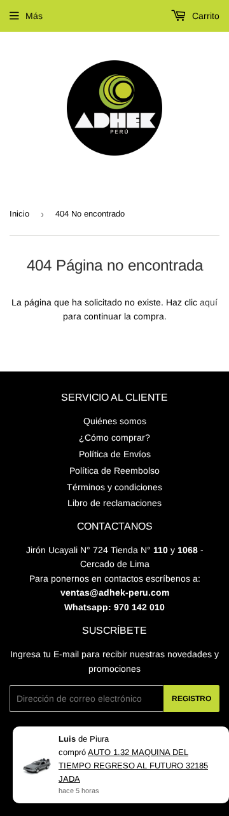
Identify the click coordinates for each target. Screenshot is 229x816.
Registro (191, 698)
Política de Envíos (115, 454)
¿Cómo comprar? (114, 437)
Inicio (19, 213)
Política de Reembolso (114, 470)
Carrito (204, 16)
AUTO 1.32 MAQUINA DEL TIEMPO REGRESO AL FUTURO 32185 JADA (133, 765)
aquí (209, 302)
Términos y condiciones (114, 487)
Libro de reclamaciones (114, 503)
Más (34, 16)
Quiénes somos (114, 421)
